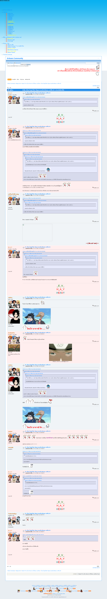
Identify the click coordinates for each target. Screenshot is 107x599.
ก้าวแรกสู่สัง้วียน (85, 590)
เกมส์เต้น (9, 19)
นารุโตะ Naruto (23, 590)
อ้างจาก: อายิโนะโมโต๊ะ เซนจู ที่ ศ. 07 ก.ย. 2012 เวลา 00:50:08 (34, 251)
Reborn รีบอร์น (11, 52)
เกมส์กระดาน (10, 14)
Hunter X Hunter (11, 47)
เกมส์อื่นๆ (9, 33)
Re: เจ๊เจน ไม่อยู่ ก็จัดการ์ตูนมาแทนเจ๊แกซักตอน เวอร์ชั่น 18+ (38, 92)
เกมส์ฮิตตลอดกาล (73, 586)
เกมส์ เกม (33, 585)
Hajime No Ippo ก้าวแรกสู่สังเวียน (15, 46)
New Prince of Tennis (12, 49)
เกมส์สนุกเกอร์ (10, 31)
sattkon (10, 297)
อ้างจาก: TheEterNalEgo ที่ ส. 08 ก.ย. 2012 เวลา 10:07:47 (33, 534)
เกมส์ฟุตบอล (10, 28)
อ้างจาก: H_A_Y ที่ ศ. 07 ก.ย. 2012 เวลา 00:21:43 (34, 156)
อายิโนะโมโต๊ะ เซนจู (13, 194)
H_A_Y (10, 93)
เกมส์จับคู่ (9, 17)
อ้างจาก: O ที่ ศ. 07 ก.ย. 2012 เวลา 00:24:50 (32, 154)
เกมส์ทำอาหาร (43, 585)
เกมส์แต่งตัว (38, 585)
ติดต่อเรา (54, 593)
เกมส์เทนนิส (10, 23)
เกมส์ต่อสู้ (9, 18)
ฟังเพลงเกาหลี (10, 39)
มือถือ (64, 593)
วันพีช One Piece (34, 590)
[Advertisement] (28, 4)
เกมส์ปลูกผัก (48, 585)
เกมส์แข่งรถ (10, 16)
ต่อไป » (98, 85)
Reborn (53, 590)
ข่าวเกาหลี (10, 41)
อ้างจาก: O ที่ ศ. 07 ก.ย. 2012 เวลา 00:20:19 (32, 99)
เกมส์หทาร (10, 32)
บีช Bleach (44, 590)
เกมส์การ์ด (10, 13)
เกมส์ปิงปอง (10, 26)
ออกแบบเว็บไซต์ (59, 593)
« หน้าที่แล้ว (94, 85)
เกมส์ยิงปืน (10, 30)
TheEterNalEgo (12, 513)
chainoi (10, 431)
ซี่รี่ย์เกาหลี (37, 588)
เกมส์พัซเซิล (10, 27)
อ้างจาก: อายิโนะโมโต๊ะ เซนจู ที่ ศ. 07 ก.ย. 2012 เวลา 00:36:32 (34, 97)
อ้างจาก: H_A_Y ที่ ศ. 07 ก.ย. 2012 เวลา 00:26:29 (32, 152)
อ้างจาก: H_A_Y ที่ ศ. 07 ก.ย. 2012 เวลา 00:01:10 (32, 451)
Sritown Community (15, 58)
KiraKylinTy (11, 333)
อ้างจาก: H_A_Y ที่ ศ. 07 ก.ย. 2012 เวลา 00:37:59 (32, 130)
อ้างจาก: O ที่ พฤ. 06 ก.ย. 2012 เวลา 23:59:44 (32, 453)
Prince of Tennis (74, 590)
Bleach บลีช (10, 44)
